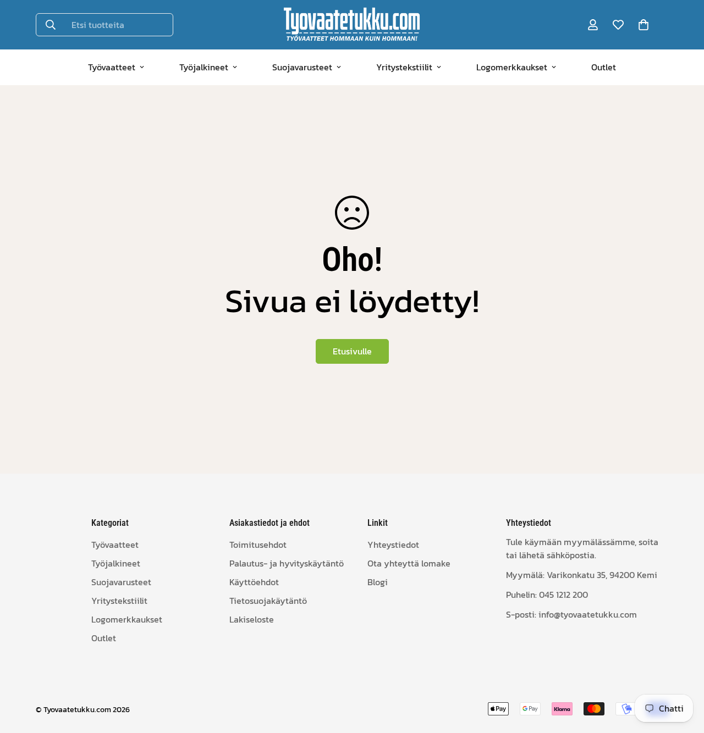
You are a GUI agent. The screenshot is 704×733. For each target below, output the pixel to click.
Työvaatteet (111, 67)
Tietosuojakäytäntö (268, 600)
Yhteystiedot (393, 544)
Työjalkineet (203, 67)
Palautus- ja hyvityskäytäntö (286, 563)
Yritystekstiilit (404, 67)
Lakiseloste (251, 619)
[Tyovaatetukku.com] (352, 24)
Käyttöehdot (254, 581)
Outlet (603, 67)
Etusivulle (352, 351)
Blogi (377, 581)
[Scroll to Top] (682, 673)
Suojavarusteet (302, 67)
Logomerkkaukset (511, 67)
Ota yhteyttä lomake (408, 563)
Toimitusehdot (258, 544)
